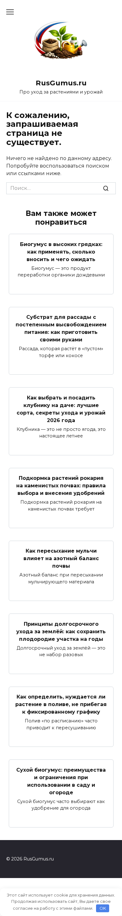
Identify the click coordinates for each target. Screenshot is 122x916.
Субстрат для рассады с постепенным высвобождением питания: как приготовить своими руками (61, 328)
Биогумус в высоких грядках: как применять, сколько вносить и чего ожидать (61, 251)
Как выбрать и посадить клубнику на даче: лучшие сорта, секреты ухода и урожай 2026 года (61, 408)
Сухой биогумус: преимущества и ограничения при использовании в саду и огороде (61, 781)
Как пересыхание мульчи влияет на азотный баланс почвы (61, 558)
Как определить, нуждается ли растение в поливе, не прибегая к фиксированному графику (61, 704)
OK (102, 908)
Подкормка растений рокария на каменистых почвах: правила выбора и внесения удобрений (61, 485)
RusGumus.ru (61, 82)
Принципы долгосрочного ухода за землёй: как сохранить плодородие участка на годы (61, 631)
